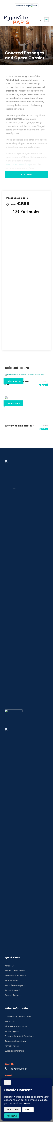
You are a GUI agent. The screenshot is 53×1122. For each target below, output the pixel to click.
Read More (26, 174)
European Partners (14, 1050)
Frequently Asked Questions (19, 1036)
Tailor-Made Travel (15, 970)
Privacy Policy (12, 1045)
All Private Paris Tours (16, 1026)
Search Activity (13, 995)
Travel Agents (12, 1031)
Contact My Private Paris (18, 1016)
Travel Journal (12, 990)
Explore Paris (11, 980)
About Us (10, 965)
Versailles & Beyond (15, 985)
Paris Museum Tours (15, 975)
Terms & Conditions (15, 1041)
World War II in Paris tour (19, 425)
